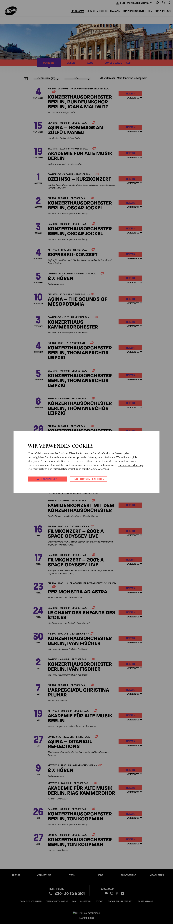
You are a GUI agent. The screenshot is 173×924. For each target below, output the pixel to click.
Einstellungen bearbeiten (88, 479)
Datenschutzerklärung (130, 465)
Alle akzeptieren (47, 479)
